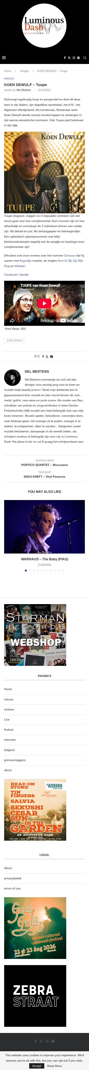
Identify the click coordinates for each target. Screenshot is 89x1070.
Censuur (70, 255)
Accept (36, 1066)
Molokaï (19, 266)
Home (7, 71)
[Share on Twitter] (47, 356)
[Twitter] (69, 58)
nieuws (8, 699)
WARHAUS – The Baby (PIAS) (44, 559)
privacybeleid (12, 878)
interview (10, 739)
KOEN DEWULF (15, 340)
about (8, 770)
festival (8, 729)
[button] (7, 535)
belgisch (9, 750)
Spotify (24, 274)
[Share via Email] (51, 356)
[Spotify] (78, 58)
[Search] (85, 58)
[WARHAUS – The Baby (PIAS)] (44, 527)
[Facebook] (65, 58)
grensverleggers (14, 760)
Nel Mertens (24, 90)
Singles (24, 71)
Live (7, 719)
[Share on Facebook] (43, 356)
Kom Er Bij (64, 260)
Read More (54, 1065)
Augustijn (25, 260)
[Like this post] (38, 356)
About (8, 868)
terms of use (12, 888)
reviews (9, 709)
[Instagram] (74, 58)
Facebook (11, 274)
